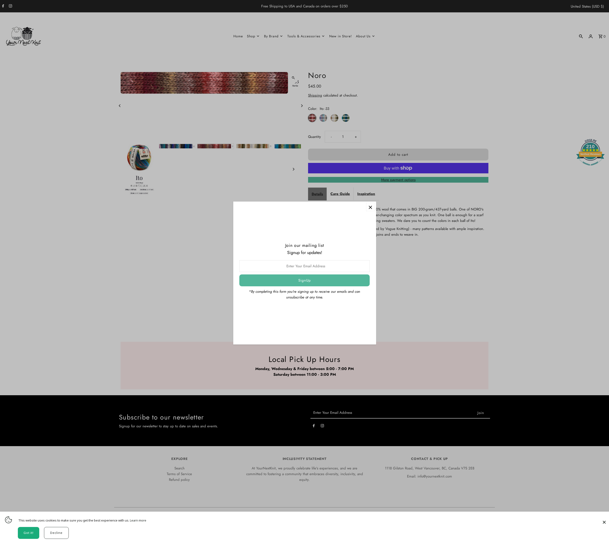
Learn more (138, 520)
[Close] (604, 520)
